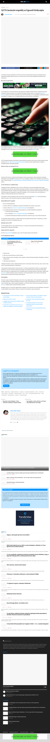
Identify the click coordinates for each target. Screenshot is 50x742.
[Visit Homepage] (24, 2)
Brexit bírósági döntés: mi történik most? (17, 603)
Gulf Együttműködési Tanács (34, 393)
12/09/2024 (5, 587)
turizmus (17, 395)
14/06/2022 (5, 558)
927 (14, 479)
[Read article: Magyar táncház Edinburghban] (27, 243)
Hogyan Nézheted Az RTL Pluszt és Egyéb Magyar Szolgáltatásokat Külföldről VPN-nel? (22, 694)
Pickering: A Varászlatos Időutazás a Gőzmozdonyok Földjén (23, 574)
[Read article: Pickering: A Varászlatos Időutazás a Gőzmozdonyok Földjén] (3, 575)
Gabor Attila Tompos (8, 14)
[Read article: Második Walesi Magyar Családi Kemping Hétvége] (3, 483)
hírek (42, 393)
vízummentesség (23, 395)
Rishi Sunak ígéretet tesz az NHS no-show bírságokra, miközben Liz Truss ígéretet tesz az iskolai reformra (26, 546)
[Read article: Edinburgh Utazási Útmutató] (3, 595)
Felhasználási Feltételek (24, 732)
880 (11, 617)
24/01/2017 (5, 607)
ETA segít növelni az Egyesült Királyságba (16, 162)
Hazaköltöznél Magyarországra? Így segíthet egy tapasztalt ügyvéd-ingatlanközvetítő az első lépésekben (25, 472)
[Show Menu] (3, 2)
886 (11, 549)
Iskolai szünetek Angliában (8, 686)
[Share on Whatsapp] (43, 68)
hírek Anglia (4, 395)
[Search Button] (46, 2)
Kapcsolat (32, 732)
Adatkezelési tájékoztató (14, 732)
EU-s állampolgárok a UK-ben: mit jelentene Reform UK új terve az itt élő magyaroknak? (14, 242)
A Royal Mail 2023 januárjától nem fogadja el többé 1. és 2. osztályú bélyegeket (28, 624)
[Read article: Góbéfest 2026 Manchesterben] (5, 722)
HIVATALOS (31, 14)
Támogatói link (25, 504)
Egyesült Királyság (18, 393)
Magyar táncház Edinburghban (37, 241)
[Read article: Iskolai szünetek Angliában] (25, 669)
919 (14, 483)
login (5, 430)
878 (11, 607)
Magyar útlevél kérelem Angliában (12, 691)
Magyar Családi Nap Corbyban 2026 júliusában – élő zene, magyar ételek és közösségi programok (24, 477)
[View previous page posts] (24, 249)
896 (11, 558)
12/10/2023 (17, 14)
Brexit (27, 14)
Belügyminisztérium (15, 391)
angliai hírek (7, 391)
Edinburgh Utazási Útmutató (14, 593)
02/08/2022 (5, 549)
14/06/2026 (10, 479)
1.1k (11, 587)
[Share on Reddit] (41, 68)
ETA (24, 393)
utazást (4, 272)
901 (38, 242)
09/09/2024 (5, 578)
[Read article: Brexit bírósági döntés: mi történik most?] (3, 604)
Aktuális (7, 7)
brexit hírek (41, 391)
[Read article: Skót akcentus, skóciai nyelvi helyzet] (3, 566)
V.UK (11, 232)
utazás (34, 149)
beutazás (22, 391)
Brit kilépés (11, 393)
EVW (27, 393)
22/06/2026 (10, 474)
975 (14, 474)
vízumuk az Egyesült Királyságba (20, 207)
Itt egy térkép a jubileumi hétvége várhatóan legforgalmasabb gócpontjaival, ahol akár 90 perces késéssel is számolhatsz (27, 614)
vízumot (35, 196)
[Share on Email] (48, 68)
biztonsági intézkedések (29, 391)
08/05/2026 (34, 242)
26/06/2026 (10, 245)
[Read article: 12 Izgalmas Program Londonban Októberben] (3, 584)
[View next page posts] (26, 249)
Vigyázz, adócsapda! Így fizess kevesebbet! (18, 535)
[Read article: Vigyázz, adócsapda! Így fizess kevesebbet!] (3, 536)
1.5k (15, 245)
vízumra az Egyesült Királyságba (20, 213)
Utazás (34, 14)
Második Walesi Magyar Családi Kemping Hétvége (15, 482)
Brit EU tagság (4, 393)
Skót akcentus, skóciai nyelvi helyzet (16, 565)
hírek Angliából (11, 395)
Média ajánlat (5, 732)
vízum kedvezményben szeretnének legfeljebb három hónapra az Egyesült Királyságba (30, 180)
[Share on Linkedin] (39, 68)
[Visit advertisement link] (25, 85)
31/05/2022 (5, 617)
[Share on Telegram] (46, 68)
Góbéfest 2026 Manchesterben (14, 721)
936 (11, 578)
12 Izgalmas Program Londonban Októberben (19, 583)
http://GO (8, 232)
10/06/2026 (10, 483)
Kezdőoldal (3, 7)
